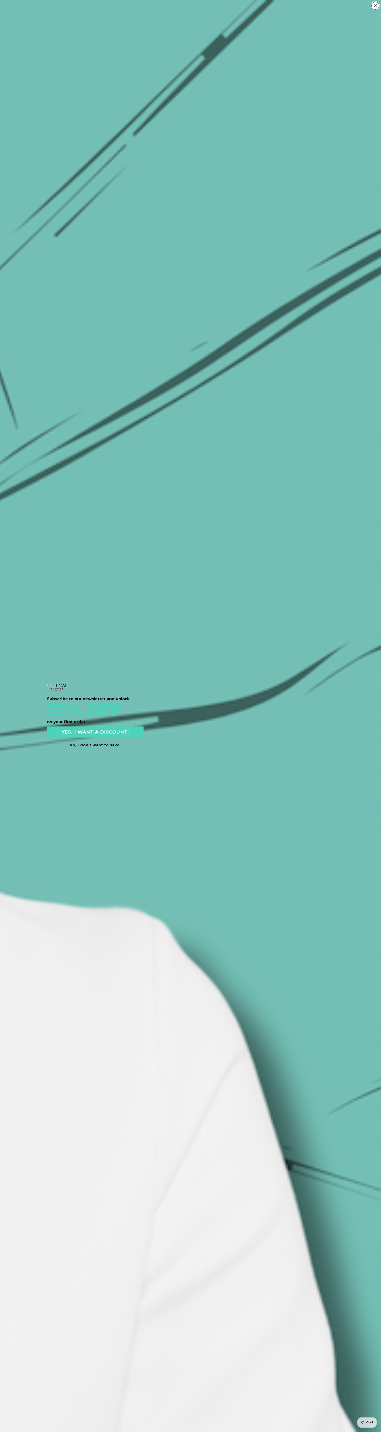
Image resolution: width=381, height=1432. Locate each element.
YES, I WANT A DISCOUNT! (95, 732)
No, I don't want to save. (95, 745)
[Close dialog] (375, 5)
